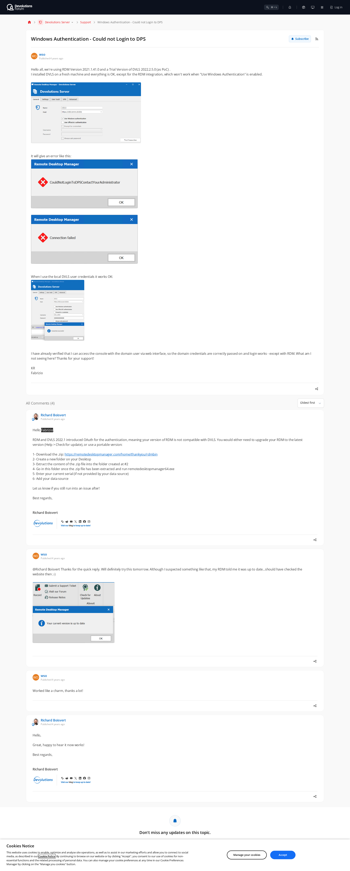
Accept (283, 855)
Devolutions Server (57, 22)
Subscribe (302, 39)
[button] (318, 403)
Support (85, 22)
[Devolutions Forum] (19, 7)
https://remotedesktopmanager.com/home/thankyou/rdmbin (111, 454)
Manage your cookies (246, 855)
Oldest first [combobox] (307, 403)
